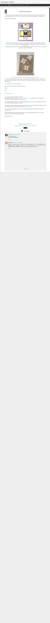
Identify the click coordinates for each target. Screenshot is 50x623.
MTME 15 (20, 125)
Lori (5, 89)
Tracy (9, 134)
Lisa (5, 87)
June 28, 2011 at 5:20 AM (17, 142)
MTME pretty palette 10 (26, 125)
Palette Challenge (28, 106)
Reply (9, 139)
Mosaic (14, 5)
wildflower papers (9, 44)
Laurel (6, 88)
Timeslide (26, 5)
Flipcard (5, 5)
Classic (2, 5)
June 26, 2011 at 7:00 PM (15, 134)
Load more (25, 168)
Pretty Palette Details (9, 93)
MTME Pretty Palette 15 (25, 11)
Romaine (30, 124)
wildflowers (34, 125)
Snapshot (22, 5)
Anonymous (10, 142)
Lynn (6, 90)
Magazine (10, 5)
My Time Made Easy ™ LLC (24, 98)
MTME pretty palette (16, 16)
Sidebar (17, 5)
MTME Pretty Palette (13, 83)
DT (24, 86)
